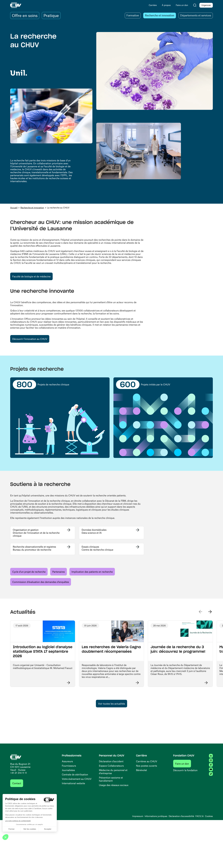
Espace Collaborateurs (111, 765)
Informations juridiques (156, 816)
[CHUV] (15, 756)
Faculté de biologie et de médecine (32, 276)
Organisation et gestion (25, 529)
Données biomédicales (94, 529)
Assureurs (67, 761)
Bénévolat (141, 770)
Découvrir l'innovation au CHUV (29, 338)
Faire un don (183, 763)
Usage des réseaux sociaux (113, 785)
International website (73, 783)
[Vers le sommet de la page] (217, 836)
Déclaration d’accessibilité (181, 816)
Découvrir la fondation (185, 770)
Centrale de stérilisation (75, 774)
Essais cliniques (90, 546)
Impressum (137, 816)
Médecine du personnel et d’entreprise (113, 772)
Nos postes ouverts (146, 765)
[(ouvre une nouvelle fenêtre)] (18, 71)
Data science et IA (92, 532)
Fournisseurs (69, 765)
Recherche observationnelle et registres (34, 546)
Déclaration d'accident (111, 761)
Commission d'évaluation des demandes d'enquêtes (40, 581)
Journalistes (68, 770)
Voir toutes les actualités (111, 703)
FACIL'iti (199, 816)
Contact (16, 783)
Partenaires (58, 571)
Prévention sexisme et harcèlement (111, 779)
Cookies (209, 816)
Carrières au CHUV (146, 761)
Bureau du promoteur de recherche (32, 549)
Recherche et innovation (32, 207)
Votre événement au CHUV (76, 778)
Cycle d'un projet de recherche (29, 571)
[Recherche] (194, 5)
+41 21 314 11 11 (18, 772)
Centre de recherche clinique (97, 549)
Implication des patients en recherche (92, 571)
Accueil (13, 207)
